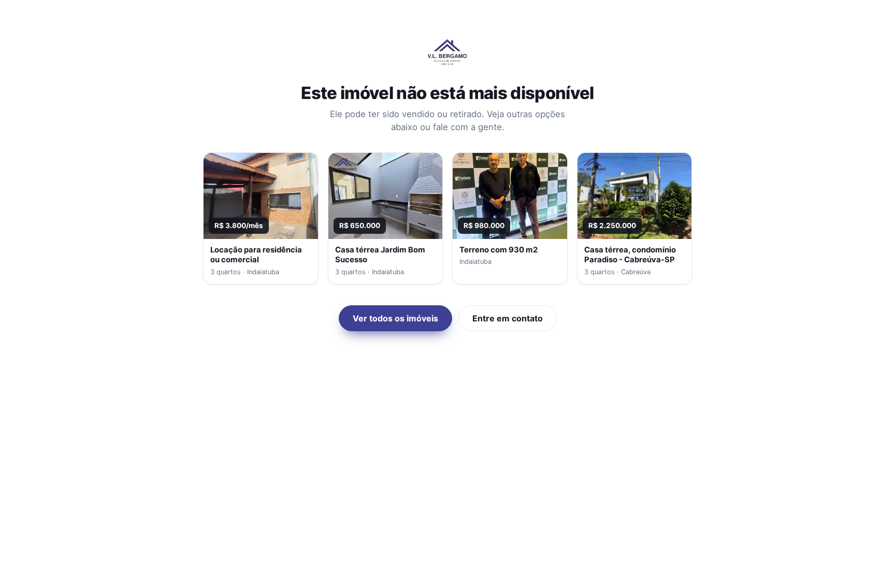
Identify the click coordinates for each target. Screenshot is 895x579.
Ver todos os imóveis (395, 318)
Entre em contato (507, 318)
